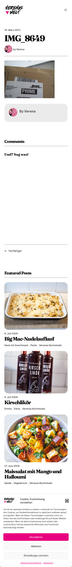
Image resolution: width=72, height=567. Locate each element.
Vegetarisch (20, 483)
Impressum (48, 563)
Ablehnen (36, 546)
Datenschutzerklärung (31, 563)
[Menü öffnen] (66, 10)
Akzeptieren (36, 537)
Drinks (8, 408)
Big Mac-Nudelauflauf (29, 338)
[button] (67, 501)
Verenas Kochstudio (50, 345)
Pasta (33, 345)
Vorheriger (15, 250)
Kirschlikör (17, 402)
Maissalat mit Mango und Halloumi (32, 474)
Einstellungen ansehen (36, 555)
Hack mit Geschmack (16, 345)
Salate (7, 483)
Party (17, 408)
